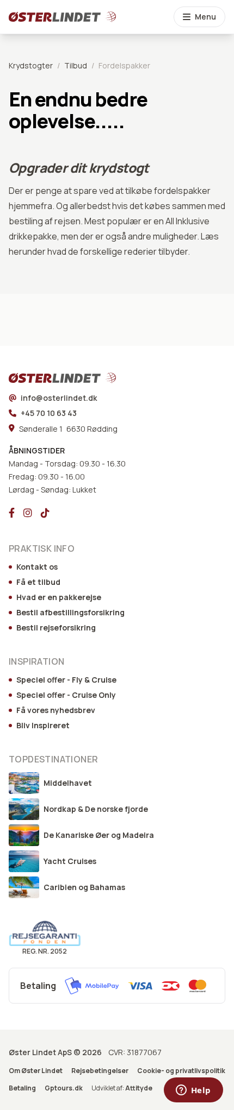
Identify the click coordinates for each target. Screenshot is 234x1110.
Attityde (138, 1088)
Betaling (22, 1088)
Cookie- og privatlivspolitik (181, 1071)
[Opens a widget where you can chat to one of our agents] (193, 1091)
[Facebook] (12, 512)
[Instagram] (27, 512)
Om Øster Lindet (36, 1071)
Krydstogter (31, 65)
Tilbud (75, 65)
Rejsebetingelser (99, 1071)
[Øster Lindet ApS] (48, 378)
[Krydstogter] (48, 17)
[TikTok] (45, 512)
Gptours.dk (64, 1088)
